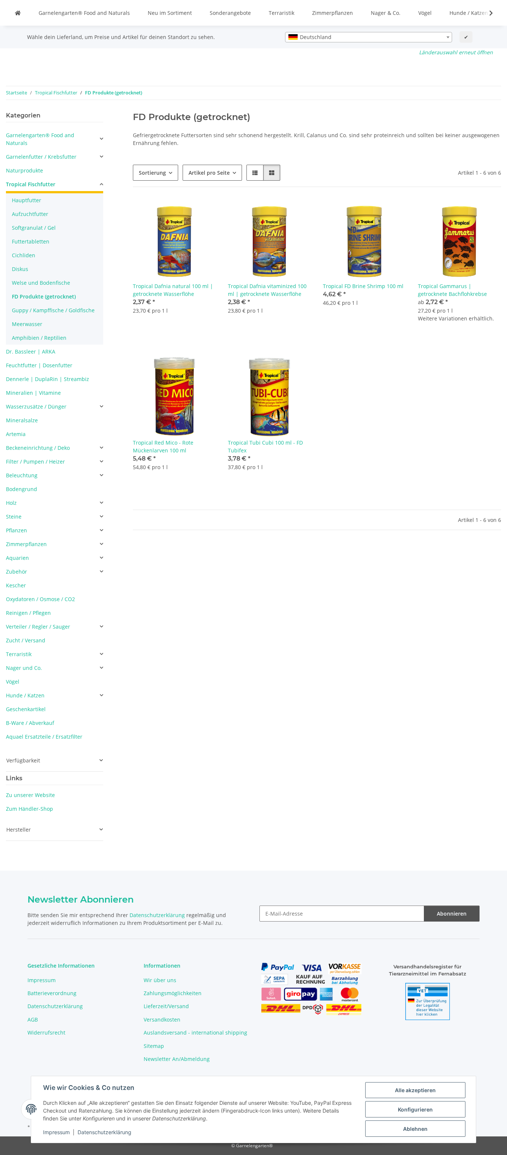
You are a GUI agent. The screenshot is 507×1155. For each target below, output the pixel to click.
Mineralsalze (22, 420)
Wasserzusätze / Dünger (36, 406)
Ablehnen (415, 1129)
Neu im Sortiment (170, 12)
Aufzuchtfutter (30, 213)
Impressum (56, 1132)
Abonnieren (452, 913)
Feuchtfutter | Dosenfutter (39, 365)
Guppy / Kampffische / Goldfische (53, 310)
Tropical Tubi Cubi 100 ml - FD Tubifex (265, 446)
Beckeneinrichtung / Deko (38, 447)
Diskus (20, 268)
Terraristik (281, 12)
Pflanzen (16, 530)
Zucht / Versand (25, 640)
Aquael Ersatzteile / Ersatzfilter (44, 736)
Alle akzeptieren (415, 1090)
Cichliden (23, 255)
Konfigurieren (415, 1109)
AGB (32, 1019)
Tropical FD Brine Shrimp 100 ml (363, 286)
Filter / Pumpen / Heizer (35, 461)
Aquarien (17, 557)
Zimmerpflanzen (332, 12)
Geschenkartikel (26, 709)
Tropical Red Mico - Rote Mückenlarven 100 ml (163, 446)
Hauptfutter (26, 200)
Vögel (425, 12)
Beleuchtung (21, 475)
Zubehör (16, 571)
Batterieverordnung (51, 993)
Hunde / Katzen (468, 12)
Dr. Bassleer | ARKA (30, 351)
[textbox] (368, 37)
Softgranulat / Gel (34, 227)
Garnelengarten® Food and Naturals (84, 12)
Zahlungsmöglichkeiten (173, 993)
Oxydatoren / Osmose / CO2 (40, 599)
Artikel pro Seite (209, 172)
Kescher (16, 585)
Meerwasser (27, 324)
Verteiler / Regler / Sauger (38, 626)
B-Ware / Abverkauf (30, 722)
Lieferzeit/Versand (166, 1006)
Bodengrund (21, 489)
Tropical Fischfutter (30, 184)
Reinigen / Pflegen (28, 612)
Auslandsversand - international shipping (195, 1032)
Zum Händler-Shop (29, 808)
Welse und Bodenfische (41, 282)
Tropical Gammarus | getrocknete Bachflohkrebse (452, 290)
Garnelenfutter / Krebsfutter (41, 156)
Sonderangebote (230, 12)
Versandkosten (162, 1019)
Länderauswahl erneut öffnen (456, 52)
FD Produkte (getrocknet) (44, 296)
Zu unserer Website (30, 795)
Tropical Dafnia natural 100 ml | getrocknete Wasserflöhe (173, 290)
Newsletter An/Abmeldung (177, 1058)
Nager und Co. (24, 667)
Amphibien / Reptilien (39, 337)
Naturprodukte (24, 170)
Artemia (16, 434)
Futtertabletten (30, 241)
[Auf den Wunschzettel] (203, 211)
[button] (486, 13)
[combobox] (368, 37)
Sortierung (152, 172)
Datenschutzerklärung (104, 1132)
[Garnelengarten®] (18, 13)
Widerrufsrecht (46, 1032)
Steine (14, 516)
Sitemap (154, 1045)
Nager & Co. (385, 12)
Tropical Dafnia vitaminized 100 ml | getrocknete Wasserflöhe (267, 290)
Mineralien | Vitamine (33, 392)
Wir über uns (160, 980)
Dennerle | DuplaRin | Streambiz (47, 379)
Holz (11, 502)
